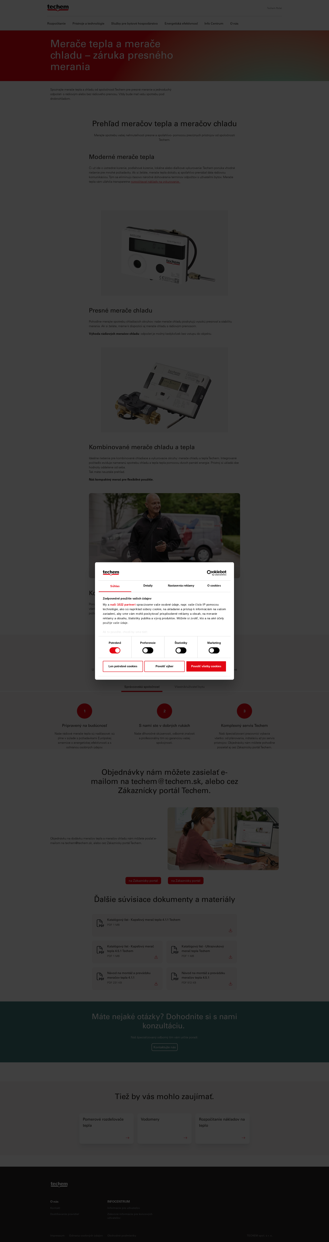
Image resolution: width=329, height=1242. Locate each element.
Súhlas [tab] (115, 586)
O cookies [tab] (214, 585)
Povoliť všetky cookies (206, 666)
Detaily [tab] (148, 585)
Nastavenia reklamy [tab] (181, 585)
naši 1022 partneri (123, 604)
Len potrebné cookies (123, 666)
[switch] (147, 650)
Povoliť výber (164, 666)
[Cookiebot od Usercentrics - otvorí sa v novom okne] (209, 573)
